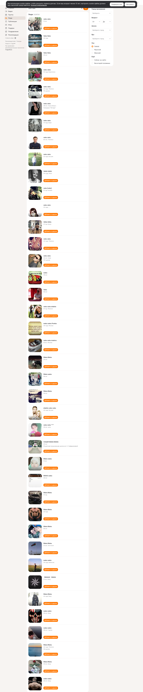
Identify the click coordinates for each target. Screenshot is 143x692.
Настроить (130, 4)
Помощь (18, 41)
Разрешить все (116, 4)
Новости (8, 43)
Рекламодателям (10, 41)
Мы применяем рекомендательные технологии (14, 48)
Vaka (45, 290)
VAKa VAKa (47, 222)
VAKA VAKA (47, 171)
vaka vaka (47, 19)
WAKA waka (47, 476)
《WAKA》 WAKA (49, 577)
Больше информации (39, 5)
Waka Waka (47, 357)
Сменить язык (9, 38)
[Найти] (85, 8)
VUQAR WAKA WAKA (50, 442)
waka (45, 273)
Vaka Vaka (47, 36)
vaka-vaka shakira (49, 306)
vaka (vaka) (47, 188)
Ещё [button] (12, 43)
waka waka (47, 560)
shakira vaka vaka (49, 408)
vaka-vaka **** (48, 425)
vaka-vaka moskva (50, 340)
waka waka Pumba (50, 323)
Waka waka (47, 374)
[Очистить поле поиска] (81, 8)
